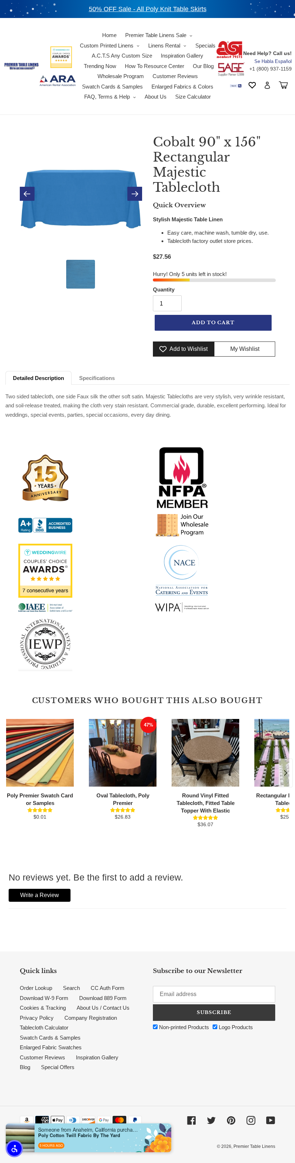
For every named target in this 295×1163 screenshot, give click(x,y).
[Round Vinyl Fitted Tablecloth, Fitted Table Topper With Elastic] (205, 753)
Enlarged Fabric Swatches (51, 1047)
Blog (25, 1067)
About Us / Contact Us (103, 1008)
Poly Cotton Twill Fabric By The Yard (79, 1135)
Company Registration (90, 1018)
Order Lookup (36, 988)
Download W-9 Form (44, 998)
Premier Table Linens (254, 1146)
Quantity (163, 289)
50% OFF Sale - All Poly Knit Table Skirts (147, 9)
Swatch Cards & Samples (50, 1038)
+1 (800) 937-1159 (270, 69)
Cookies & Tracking (43, 1008)
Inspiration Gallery (97, 1057)
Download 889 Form (103, 998)
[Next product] (285, 773)
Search (71, 988)
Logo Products (235, 1027)
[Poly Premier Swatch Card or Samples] (40, 753)
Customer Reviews (42, 1057)
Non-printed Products (183, 1027)
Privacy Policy (37, 1018)
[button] (14, 1148)
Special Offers (57, 1067)
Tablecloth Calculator (44, 1027)
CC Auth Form (107, 988)
